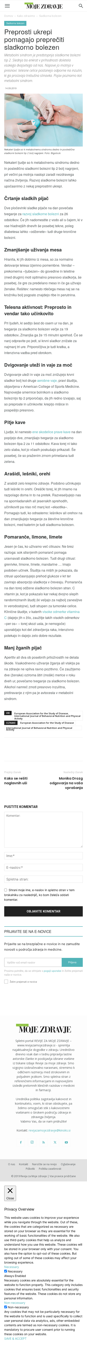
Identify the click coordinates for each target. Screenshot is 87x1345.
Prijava (72, 962)
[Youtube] (66, 1142)
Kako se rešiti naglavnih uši (15, 781)
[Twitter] (55, 1142)
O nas (11, 1164)
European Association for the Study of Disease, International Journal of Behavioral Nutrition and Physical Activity (47, 716)
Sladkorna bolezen (50, 16)
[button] (7, 6)
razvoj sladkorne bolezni (41, 213)
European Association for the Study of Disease (47, 722)
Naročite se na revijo (44, 1164)
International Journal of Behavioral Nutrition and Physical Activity (39, 728)
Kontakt (23, 1164)
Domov (8, 16)
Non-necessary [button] (14, 1302)
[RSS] (43, 1142)
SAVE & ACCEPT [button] (15, 1338)
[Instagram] (32, 1142)
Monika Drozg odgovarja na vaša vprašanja (66, 783)
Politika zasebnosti (50, 1169)
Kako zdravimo (26, 16)
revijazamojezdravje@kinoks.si (50, 1130)
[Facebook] (20, 1142)
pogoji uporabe (52, 970)
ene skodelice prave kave (51, 431)
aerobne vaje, (47, 380)
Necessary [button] (11, 1267)
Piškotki (30, 1169)
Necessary (15, 1271)
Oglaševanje (68, 1164)
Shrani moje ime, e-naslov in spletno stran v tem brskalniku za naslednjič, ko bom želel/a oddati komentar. (39, 894)
